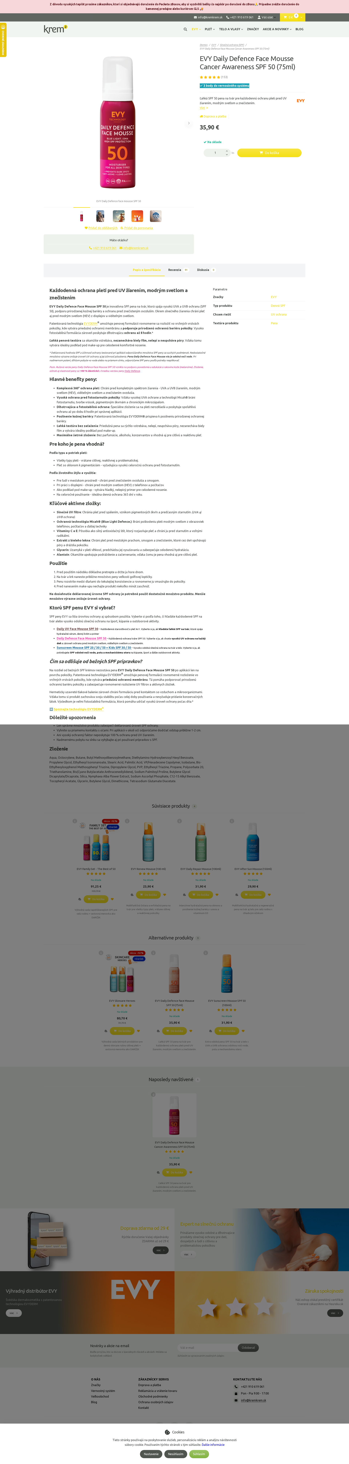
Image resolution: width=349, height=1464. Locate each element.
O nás (95, 1379)
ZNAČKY (253, 29)
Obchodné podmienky (153, 1396)
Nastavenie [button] (151, 1454)
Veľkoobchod (100, 1396)
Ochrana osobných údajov (155, 1402)
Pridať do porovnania (138, 228)
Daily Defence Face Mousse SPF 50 (82, 638)
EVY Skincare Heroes (122, 1000)
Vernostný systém (103, 1390)
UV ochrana (279, 314)
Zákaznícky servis (153, 1379)
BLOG (299, 29)
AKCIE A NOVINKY (276, 29)
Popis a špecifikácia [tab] (147, 269)
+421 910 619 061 (105, 248)
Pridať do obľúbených (103, 228)
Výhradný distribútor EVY (31, 1291)
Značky (96, 1385)
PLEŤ (208, 29)
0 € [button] (292, 17)
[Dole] (228, 155)
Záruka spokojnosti (324, 1291)
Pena (274, 323)
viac (202, 107)
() (224, 77)
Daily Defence (132, 371)
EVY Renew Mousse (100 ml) (148, 868)
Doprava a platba (215, 116)
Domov (204, 45)
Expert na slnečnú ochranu (207, 1224)
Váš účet (267, 17)
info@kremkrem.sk (135, 248)
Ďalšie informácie (213, 1444)
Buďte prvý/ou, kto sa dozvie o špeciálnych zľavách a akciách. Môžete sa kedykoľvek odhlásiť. (128, 1354)
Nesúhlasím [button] (175, 1454)
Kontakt (143, 1407)
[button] (301, 17)
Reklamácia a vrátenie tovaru (157, 1390)
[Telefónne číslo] (236, 1387)
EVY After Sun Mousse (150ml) (253, 868)
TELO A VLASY (229, 29)
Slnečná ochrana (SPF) (232, 45)
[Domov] (56, 29)
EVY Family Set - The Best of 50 (96, 868)
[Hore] (228, 151)
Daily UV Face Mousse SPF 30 (77, 628)
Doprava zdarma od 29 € (144, 1228)
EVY (195, 29)
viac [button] (159, 1250)
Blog (94, 1402)
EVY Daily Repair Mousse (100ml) (200, 868)
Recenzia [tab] (177, 269)
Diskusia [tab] (205, 269)
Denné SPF (278, 305)
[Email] (236, 1400)
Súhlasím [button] (199, 1454)
